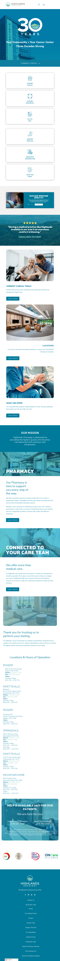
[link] (15, 5)
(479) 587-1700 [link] (15, 673)
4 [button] (31, 204)
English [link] (9, 959)
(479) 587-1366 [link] (11, 740)
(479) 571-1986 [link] (11, 697)
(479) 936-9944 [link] (14, 674)
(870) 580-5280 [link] (13, 782)
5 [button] (32, 204)
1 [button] (27, 204)
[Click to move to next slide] (54, 200)
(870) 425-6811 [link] (11, 784)
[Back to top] (56, 948)
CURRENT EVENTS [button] (29, 63)
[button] (43, 4)
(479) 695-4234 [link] (13, 695)
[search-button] (39, 4)
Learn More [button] (13, 299)
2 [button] (28, 204)
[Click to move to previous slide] (6, 200)
